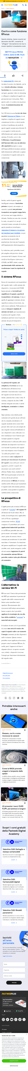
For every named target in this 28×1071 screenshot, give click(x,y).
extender (12, 509)
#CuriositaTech (6, 678)
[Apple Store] (7, 1011)
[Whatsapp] (15, 1019)
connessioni (9, 81)
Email (22, 698)
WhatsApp (18, 698)
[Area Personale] (26, 5)
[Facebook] (19, 1019)
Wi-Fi (18, 521)
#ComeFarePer (6, 675)
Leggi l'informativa (7, 956)
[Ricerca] (23, 5)
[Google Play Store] (19, 1011)
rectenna (20, 617)
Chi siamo (4, 1029)
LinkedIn (6, 698)
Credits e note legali (7, 1032)
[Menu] (2, 5)
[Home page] (10, 5)
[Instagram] (3, 1019)
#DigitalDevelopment (8, 673)
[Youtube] (11, 1019)
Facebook (14, 698)
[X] (24, 1019)
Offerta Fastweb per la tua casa (14, 1)
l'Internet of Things (14, 116)
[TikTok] (7, 1019)
